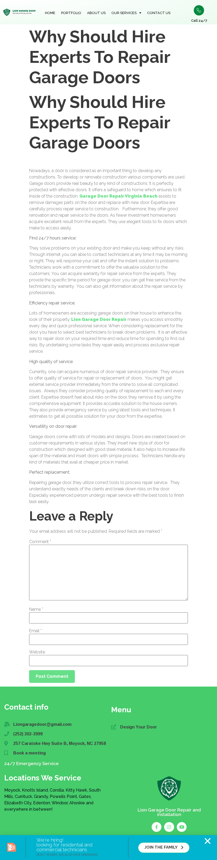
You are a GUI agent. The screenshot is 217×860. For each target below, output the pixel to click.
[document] (108, 430)
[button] (208, 841)
